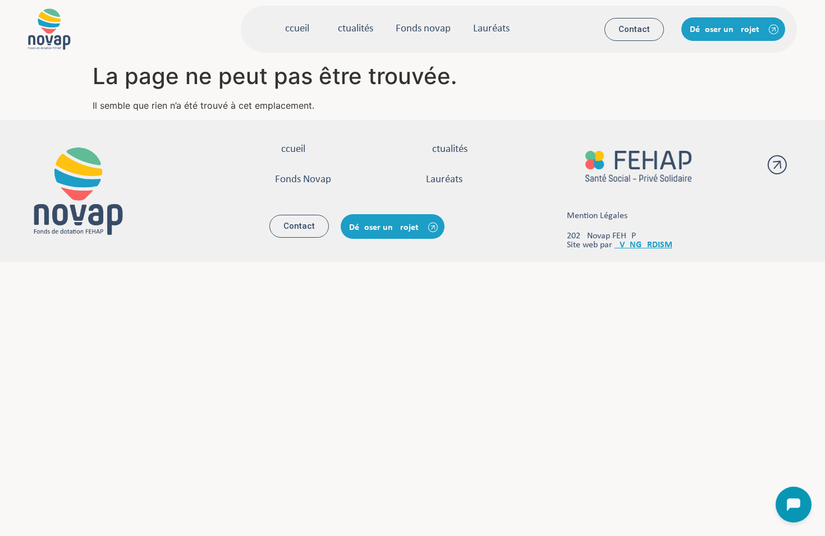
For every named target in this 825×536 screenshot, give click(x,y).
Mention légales (597, 215)
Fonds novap (423, 29)
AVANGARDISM (643, 245)
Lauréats (491, 29)
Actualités (352, 29)
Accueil (294, 29)
